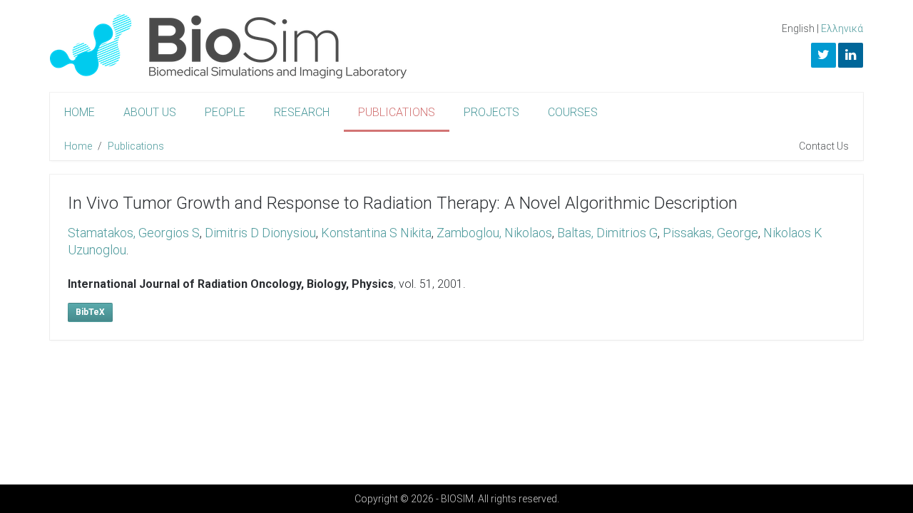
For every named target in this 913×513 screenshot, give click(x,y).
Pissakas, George (710, 232)
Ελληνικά (842, 28)
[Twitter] (823, 55)
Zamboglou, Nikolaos (494, 232)
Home (79, 112)
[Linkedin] (850, 55)
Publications (396, 112)
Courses (573, 112)
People (225, 112)
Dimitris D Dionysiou (260, 232)
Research (302, 112)
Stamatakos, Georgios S (134, 232)
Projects (491, 112)
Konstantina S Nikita (376, 232)
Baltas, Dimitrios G (607, 232)
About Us (149, 112)
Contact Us (824, 146)
